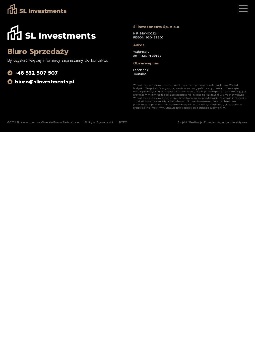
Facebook (140, 70)
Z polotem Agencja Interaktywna (226, 122)
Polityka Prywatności (99, 122)
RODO (123, 122)
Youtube (139, 74)
